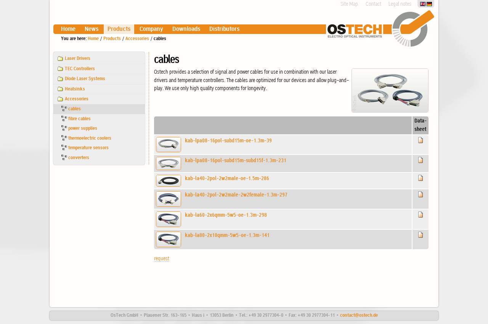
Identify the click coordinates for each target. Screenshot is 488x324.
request (161, 258)
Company (151, 29)
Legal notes (399, 4)
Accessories (137, 38)
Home (68, 29)
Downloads (186, 29)
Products (119, 29)
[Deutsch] (429, 3)
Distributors (224, 29)
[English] (423, 3)
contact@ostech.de (359, 315)
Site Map (349, 4)
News (91, 29)
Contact (373, 4)
